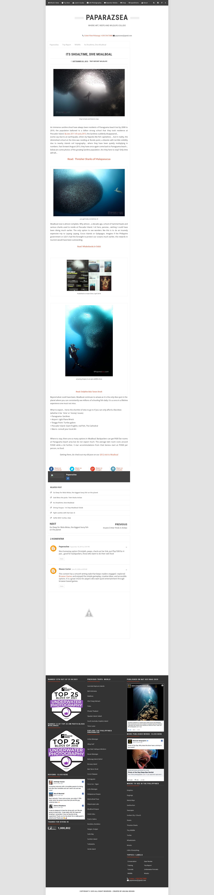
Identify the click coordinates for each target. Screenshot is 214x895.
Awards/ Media (111, 3)
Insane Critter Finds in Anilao (115, 528)
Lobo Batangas (92, 789)
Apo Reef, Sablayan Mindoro (96, 749)
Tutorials (130, 869)
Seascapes (130, 810)
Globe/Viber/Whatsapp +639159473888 (98, 35)
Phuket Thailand (92, 711)
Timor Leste (91, 726)
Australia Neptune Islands (95, 686)
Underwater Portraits (151, 869)
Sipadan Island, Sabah (94, 716)
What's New (54, 3)
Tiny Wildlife (131, 830)
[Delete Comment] (126, 547)
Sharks (129, 820)
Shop (124, 3)
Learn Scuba (79, 3)
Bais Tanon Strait (92, 769)
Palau (89, 706)
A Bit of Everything (133, 850)
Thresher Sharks (132, 825)
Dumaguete (91, 779)
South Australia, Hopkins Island (97, 721)
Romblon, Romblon (93, 824)
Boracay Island (92, 764)
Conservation (132, 861)
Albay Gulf (90, 744)
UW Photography (94, 3)
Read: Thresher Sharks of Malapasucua (89, 159)
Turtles (129, 835)
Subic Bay (90, 834)
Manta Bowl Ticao (93, 799)
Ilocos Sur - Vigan (93, 784)
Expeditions (134, 3)
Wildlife (103, 61)
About (145, 3)
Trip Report (94, 61)
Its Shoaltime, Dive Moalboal (63, 503)
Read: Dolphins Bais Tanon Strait (89, 392)
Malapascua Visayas (94, 794)
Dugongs (130, 795)
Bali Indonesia (92, 691)
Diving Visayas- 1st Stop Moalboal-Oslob (68, 508)
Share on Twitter (78, 469)
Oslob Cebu (91, 814)
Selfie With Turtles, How (62, 518)
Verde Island (91, 849)
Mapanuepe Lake (93, 804)
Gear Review (148, 861)
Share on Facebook (58, 469)
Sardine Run (131, 805)
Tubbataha (91, 844)
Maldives (90, 696)
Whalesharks (131, 840)
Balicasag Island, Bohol (94, 759)
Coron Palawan (92, 774)
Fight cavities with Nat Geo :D (64, 513)
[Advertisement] (107, 660)
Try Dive (66, 3)
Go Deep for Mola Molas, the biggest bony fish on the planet (75, 492)
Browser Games (65, 576)
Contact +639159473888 (137, 878)
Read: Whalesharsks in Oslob (89, 247)
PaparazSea (71, 474)
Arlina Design (128, 891)
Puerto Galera (92, 819)
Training (130, 865)
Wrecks (129, 845)
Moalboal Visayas (93, 809)
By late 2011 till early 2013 (75, 134)
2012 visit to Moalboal (109, 454)
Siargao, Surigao (92, 829)
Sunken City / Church (134, 815)
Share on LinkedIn (119, 469)
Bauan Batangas (92, 754)
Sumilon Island (92, 839)
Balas (62, 559)
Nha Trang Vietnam (93, 701)
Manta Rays (131, 800)
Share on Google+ (99, 469)
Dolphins (130, 790)
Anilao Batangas (92, 739)
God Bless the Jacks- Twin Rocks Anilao (67, 497)
